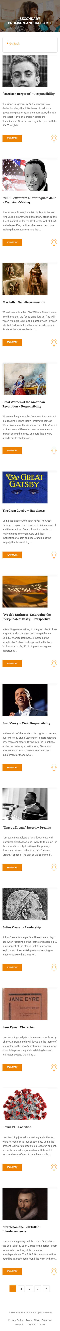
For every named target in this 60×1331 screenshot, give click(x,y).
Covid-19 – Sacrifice (16, 1127)
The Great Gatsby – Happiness (23, 510)
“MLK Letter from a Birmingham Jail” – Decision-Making (29, 200)
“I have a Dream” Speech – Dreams (26, 827)
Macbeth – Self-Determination (23, 302)
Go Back (14, 43)
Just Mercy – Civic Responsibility (26, 723)
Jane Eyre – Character (18, 1027)
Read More (12, 138)
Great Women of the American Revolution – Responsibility (23, 404)
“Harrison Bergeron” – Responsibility (28, 94)
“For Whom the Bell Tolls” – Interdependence (21, 1229)
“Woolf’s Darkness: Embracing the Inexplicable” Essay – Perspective (26, 617)
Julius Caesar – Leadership (21, 927)
